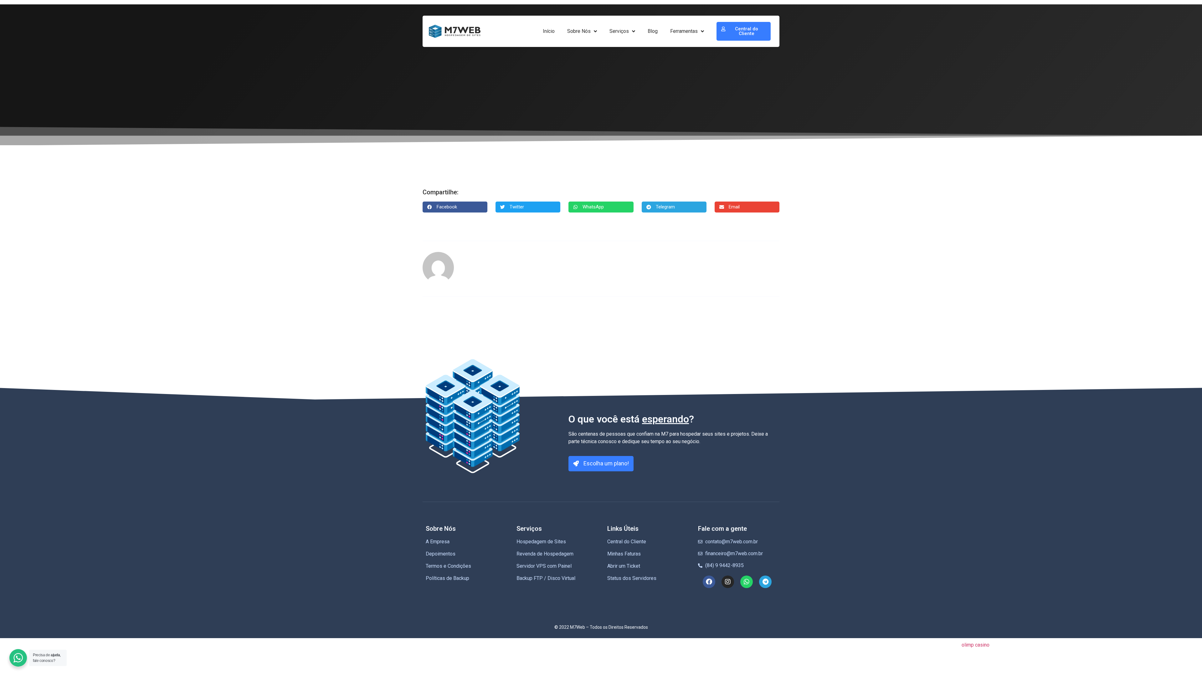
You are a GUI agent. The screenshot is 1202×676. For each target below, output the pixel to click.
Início (549, 31)
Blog (653, 31)
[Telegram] (765, 582)
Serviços (619, 31)
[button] (455, 207)
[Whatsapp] (746, 582)
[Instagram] (728, 582)
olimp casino (975, 645)
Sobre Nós (579, 31)
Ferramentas (684, 31)
